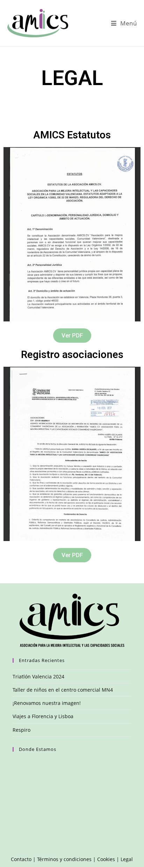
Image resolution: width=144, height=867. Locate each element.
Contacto (21, 859)
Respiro (21, 730)
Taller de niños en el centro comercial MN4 (63, 689)
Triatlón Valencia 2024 (38, 676)
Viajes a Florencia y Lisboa (43, 716)
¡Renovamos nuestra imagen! (47, 703)
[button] (72, 335)
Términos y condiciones (64, 859)
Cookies (106, 859)
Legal (127, 859)
